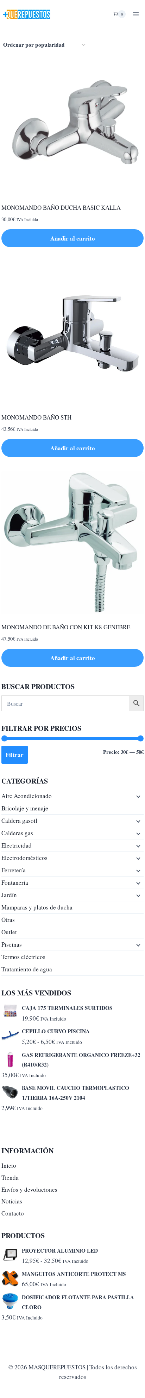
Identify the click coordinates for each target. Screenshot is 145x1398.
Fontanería (14, 882)
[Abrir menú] (135, 13)
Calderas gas (17, 833)
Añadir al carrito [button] (72, 238)
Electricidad (16, 845)
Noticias (11, 1201)
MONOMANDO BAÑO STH (36, 417)
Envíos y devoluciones (29, 1189)
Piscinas (11, 944)
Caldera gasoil (19, 820)
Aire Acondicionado (26, 796)
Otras (8, 919)
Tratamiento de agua (26, 969)
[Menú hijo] (138, 796)
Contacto (12, 1213)
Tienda (10, 1177)
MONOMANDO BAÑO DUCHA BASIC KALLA (61, 207)
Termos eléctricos (23, 957)
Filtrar (15, 754)
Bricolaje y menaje (24, 808)
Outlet (9, 932)
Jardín (9, 895)
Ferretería (13, 870)
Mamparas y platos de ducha (36, 907)
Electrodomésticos (24, 858)
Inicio (8, 1165)
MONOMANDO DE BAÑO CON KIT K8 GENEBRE (65, 627)
